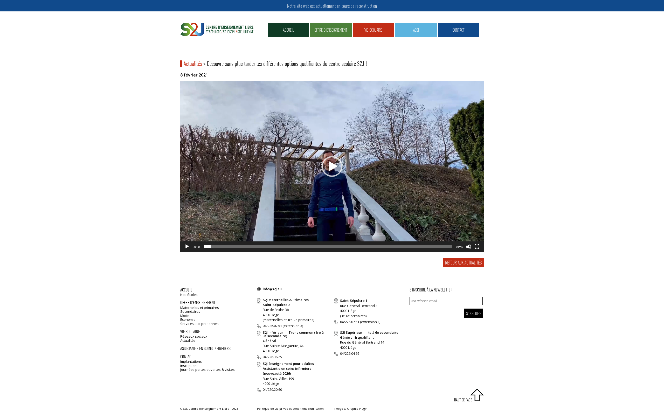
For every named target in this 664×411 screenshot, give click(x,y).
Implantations (191, 361)
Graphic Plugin (357, 408)
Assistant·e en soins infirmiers (205, 348)
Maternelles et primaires (199, 307)
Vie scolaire (373, 30)
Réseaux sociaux (193, 336)
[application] (332, 166)
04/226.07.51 (272, 325)
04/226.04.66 (349, 353)
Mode (184, 315)
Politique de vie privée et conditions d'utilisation (290, 408)
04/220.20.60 (272, 389)
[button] (332, 166)
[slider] (328, 246)
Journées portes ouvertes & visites (207, 369)
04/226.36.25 (272, 356)
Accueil (288, 30)
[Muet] (468, 246)
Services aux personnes (199, 323)
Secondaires (190, 311)
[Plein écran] (477, 246)
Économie (188, 319)
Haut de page (463, 399)
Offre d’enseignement (330, 30)
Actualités (193, 63)
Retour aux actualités (463, 262)
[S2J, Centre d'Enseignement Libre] (216, 30)
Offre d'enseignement (197, 302)
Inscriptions (189, 365)
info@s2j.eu (272, 289)
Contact (458, 30)
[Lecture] (187, 246)
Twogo (338, 408)
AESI (416, 30)
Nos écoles (189, 294)
